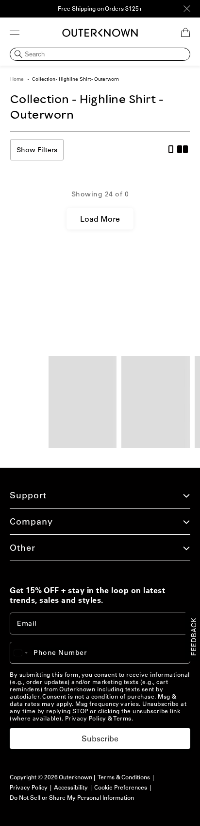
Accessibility (71, 787)
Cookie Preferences (120, 787)
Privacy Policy (85, 718)
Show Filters (37, 149)
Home (17, 79)
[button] (14, 32)
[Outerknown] (100, 33)
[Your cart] (185, 32)
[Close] (186, 8)
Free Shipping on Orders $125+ (100, 8)
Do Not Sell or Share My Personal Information (72, 797)
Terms (122, 718)
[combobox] (25, 652)
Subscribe (100, 738)
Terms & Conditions (124, 777)
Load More (100, 219)
